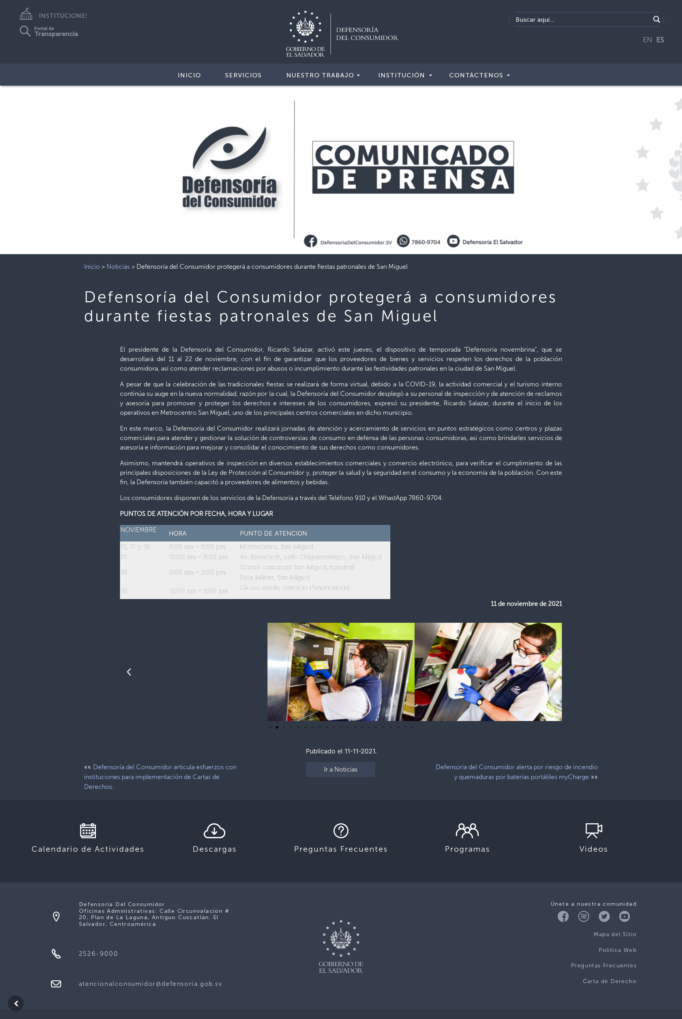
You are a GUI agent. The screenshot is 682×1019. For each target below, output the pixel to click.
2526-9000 (98, 953)
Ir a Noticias (341, 769)
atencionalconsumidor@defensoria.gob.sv (151, 983)
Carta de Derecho (610, 981)
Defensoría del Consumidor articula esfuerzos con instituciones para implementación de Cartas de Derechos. (160, 776)
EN (647, 40)
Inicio (189, 75)
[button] (270, 727)
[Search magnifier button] (656, 19)
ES (660, 40)
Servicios (243, 75)
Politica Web (618, 950)
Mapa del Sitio (615, 934)
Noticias (118, 266)
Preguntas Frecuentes (604, 965)
